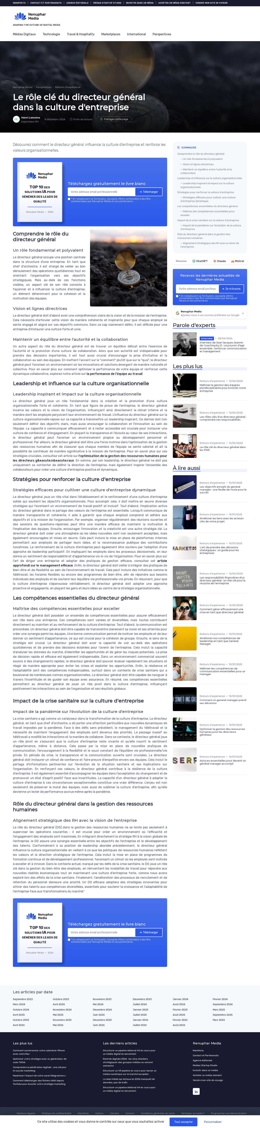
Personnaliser (213, 1122)
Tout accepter (183, 1122)
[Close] (199, 535)
